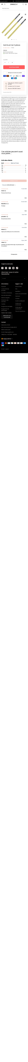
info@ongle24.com (9, 332)
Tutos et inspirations (20, 311)
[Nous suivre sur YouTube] (13, 268)
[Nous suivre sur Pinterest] (10, 268)
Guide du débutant (20, 301)
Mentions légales (5, 297)
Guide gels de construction (18, 308)
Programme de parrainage (5, 309)
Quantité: (5, 59)
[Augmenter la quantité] (12, 62)
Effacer (24, 8)
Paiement (17, 296)
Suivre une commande (21, 293)
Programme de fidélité (6, 306)
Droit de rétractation (6, 295)
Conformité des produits (5, 289)
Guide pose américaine (18, 304)
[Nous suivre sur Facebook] (2, 268)
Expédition (17, 291)
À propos (3, 286)
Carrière (3, 304)
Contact (17, 298)
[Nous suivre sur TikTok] (17, 268)
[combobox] (12, 8)
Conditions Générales (6, 293)
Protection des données (4, 300)
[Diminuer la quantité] (5, 62)
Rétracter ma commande (7, 316)
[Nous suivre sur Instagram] (6, 268)
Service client (18, 286)
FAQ (16, 289)
